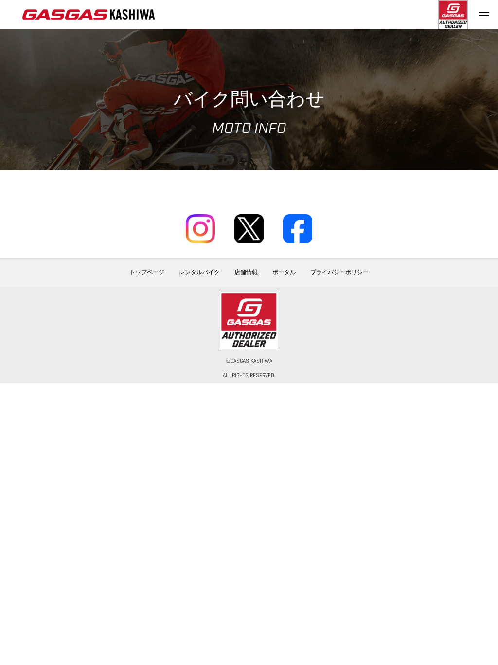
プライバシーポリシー (339, 273)
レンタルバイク (199, 273)
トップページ (146, 273)
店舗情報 (246, 273)
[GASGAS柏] (88, 14)
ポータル (284, 273)
